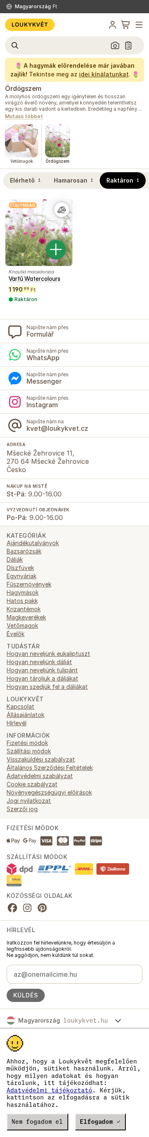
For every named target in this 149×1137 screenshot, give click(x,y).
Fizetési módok (27, 742)
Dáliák (15, 559)
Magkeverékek (26, 617)
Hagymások (22, 592)
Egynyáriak (21, 575)
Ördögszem (23, 88)
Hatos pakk (22, 600)
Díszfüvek (20, 567)
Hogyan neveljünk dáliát (39, 661)
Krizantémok (24, 608)
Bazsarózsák (24, 551)
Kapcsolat (20, 706)
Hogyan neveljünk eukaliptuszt (48, 653)
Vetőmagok (22, 625)
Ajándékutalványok (33, 542)
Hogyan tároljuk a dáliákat (42, 678)
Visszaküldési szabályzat (41, 759)
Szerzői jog (22, 808)
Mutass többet (24, 116)
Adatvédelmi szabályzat (40, 775)
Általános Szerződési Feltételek (50, 767)
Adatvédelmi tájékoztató (49, 1090)
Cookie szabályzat (32, 784)
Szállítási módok (29, 751)
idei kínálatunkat (104, 74)
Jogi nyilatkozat (29, 800)
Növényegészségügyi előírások (49, 792)
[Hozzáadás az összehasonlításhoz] (61, 209)
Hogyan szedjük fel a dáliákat (47, 686)
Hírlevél (16, 722)
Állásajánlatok (25, 714)
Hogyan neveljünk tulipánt (42, 670)
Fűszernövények (29, 584)
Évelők (15, 633)
